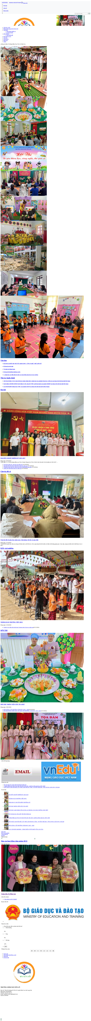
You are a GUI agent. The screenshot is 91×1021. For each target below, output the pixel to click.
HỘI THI (4, 630)
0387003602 (5, 2)
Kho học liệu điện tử (4, 1004)
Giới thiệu (5, 30)
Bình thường (9, 927)
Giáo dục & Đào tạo (8, 894)
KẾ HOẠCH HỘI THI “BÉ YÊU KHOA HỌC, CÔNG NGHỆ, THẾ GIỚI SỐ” (22, 363)
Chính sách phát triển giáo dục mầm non (12, 468)
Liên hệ (5, 8)
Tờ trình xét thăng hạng (9, 369)
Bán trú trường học (4, 1015)
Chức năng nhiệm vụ (11, 31)
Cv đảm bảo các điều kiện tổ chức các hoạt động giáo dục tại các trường (20, 374)
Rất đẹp (7, 940)
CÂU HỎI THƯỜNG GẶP (9, 955)
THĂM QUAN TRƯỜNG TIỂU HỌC (12, 622)
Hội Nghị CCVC (7, 36)
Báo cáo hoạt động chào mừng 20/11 (14, 841)
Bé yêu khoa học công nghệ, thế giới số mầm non (15, 784)
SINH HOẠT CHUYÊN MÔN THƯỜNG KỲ (19, 802)
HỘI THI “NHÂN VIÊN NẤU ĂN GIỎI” (13, 704)
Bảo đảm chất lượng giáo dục (5, 1011)
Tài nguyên (6, 39)
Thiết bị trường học (4, 1014)
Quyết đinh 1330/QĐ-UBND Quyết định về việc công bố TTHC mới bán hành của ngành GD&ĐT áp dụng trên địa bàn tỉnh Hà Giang (35, 383)
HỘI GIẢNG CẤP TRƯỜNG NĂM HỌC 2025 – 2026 (16, 709)
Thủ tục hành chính (8, 378)
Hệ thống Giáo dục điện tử (5, 1000)
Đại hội (3, 390)
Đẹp (7, 934)
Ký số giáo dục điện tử (4, 1017)
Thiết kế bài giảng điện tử (5, 1003)
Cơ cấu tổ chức (9, 32)
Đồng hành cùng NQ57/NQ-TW (10, 28)
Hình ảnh (5, 40)
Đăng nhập (5, 10)
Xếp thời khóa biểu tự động (5, 1006)
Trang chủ (25, 3)
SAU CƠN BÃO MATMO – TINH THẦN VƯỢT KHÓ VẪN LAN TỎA (25, 829)
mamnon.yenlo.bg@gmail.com (16, 2)
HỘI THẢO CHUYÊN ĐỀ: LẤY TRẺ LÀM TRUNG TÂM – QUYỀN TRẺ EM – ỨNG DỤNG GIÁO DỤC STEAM (32, 787)
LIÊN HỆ (5, 956)
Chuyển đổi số (6, 471)
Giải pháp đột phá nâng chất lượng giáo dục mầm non (15, 465)
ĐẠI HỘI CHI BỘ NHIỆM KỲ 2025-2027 (13, 458)
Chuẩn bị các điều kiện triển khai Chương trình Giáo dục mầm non (18, 627)
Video (4, 41)
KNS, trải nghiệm (7, 548)
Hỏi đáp (5, 5)
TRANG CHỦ (6, 27)
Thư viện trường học (4, 1012)
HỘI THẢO (6, 34)
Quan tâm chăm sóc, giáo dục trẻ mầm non (13, 464)
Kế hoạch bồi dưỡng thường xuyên (11, 372)
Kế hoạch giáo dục (4, 1001)
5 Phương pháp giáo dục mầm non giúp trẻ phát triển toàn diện (17, 467)
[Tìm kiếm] (89, 13)
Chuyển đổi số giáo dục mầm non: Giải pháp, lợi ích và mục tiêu (19, 540)
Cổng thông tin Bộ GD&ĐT (10, 899)
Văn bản (5, 37)
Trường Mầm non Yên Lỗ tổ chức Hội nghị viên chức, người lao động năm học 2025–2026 (24, 786)
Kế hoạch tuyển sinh (8, 366)
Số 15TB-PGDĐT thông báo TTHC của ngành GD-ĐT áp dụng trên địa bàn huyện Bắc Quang (26, 386)
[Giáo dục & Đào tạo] (42, 891)
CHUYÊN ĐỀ (9, 35)
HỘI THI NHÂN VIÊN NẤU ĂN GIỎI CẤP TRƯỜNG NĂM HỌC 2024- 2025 (22, 710)
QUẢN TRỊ (6, 957)
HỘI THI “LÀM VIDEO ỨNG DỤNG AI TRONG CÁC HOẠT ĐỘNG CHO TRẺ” (28, 810)
